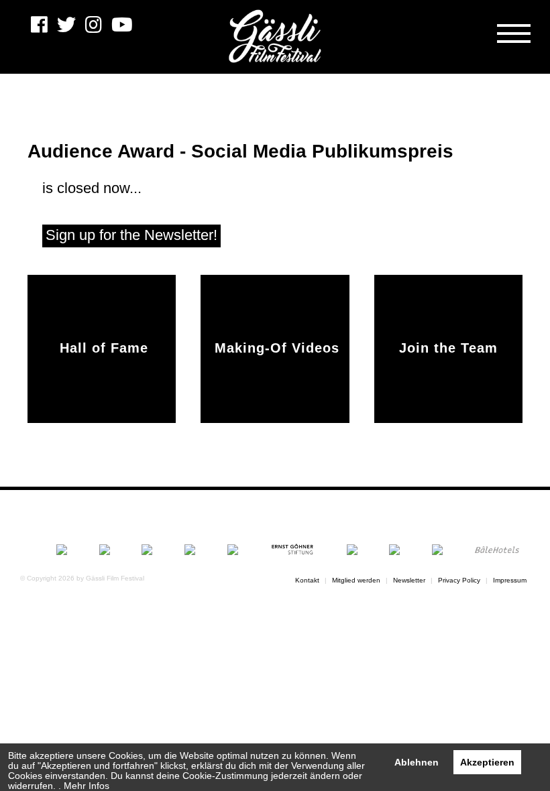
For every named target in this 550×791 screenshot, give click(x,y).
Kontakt (307, 580)
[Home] (275, 37)
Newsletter (409, 580)
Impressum (510, 580)
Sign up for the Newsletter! (131, 235)
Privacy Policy (459, 580)
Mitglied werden (356, 580)
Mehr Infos (86, 786)
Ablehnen (416, 762)
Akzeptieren (487, 762)
